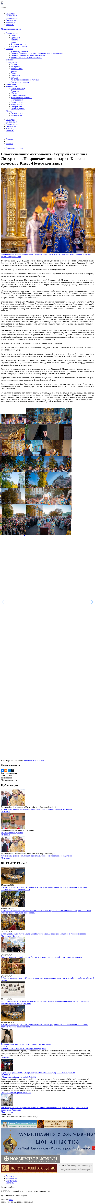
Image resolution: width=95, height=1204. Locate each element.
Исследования (17, 100)
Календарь (10, 22)
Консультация (17, 102)
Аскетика (15, 91)
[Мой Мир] (9, 770)
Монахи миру (17, 104)
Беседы (14, 71)
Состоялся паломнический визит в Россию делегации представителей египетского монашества (41, 957)
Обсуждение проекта (20, 82)
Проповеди (15, 37)
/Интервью (5, 811)
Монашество (11, 86)
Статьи (14, 64)
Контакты (10, 25)
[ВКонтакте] (2, 770)
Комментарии (17, 69)
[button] (92, 602)
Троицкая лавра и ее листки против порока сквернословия (26, 1044)
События (14, 35)
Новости (9, 49)
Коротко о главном (19, 46)
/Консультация (7, 1112)
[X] (12, 770)
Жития (14, 93)
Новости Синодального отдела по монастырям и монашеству (37, 53)
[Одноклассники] (5, 770)
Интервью (15, 66)
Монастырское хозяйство (21, 98)
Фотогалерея (16, 115)
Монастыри (11, 84)
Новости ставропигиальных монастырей (28, 55)
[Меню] (2, 4)
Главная (9, 139)
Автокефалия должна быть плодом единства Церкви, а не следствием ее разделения (36, 809)
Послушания (16, 106)
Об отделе (10, 13)
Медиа (9, 111)
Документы (11, 20)
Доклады (14, 40)
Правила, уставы (18, 109)
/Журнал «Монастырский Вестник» (16, 1092)
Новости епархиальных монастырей (26, 57)
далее (10, 1200)
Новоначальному (18, 89)
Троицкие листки (18, 44)
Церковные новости (19, 51)
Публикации (11, 62)
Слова (13, 42)
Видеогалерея (17, 113)
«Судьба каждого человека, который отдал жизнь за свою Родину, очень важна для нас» (38, 1072)
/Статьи (4, 1046)
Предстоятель (11, 33)
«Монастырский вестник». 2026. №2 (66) (18, 1077)
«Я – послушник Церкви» (12, 833)
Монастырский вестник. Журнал (25, 80)
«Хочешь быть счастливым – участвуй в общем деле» (23, 1048)
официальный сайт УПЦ (34, 760)
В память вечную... (19, 95)
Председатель (11, 18)
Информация (11, 16)
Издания (14, 78)
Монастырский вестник (11, 29)
